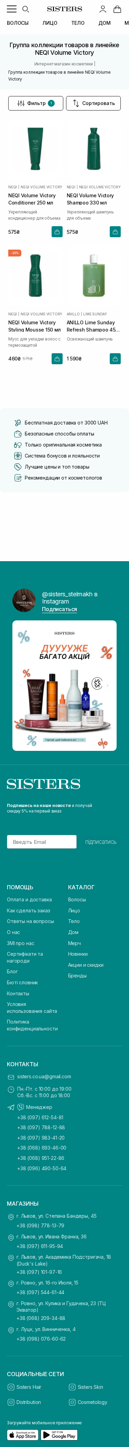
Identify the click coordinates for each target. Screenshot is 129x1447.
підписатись (101, 841)
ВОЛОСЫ (18, 23)
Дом (73, 932)
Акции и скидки (86, 965)
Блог (12, 971)
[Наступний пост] (107, 685)
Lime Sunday (95, 314)
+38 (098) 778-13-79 (40, 1225)
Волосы (77, 899)
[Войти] (103, 9)
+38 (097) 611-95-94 (40, 1246)
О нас (13, 932)
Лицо (74, 910)
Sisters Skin (90, 1387)
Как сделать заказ (28, 910)
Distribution (29, 1402)
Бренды (77, 975)
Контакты (18, 993)
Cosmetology (92, 1402)
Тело (74, 921)
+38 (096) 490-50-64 (41, 1168)
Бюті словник (22, 982)
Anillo (73, 314)
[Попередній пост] (21, 685)
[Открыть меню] (12, 9)
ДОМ (104, 23)
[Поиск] (25, 9)
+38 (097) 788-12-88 (41, 1127)
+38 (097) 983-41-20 (41, 1138)
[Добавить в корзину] (57, 231)
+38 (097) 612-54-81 (40, 1117)
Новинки (78, 954)
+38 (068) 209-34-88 (41, 1318)
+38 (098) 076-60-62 (41, 1339)
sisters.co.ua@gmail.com (44, 1076)
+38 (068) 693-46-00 (41, 1148)
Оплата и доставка (29, 899)
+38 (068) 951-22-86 (40, 1158)
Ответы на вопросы (30, 921)
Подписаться (59, 609)
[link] (117, 9)
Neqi (12, 187)
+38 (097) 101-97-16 (39, 1272)
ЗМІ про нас (20, 943)
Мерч (74, 943)
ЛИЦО (49, 23)
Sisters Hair (29, 1387)
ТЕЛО (78, 23)
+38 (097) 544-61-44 (40, 1292)
